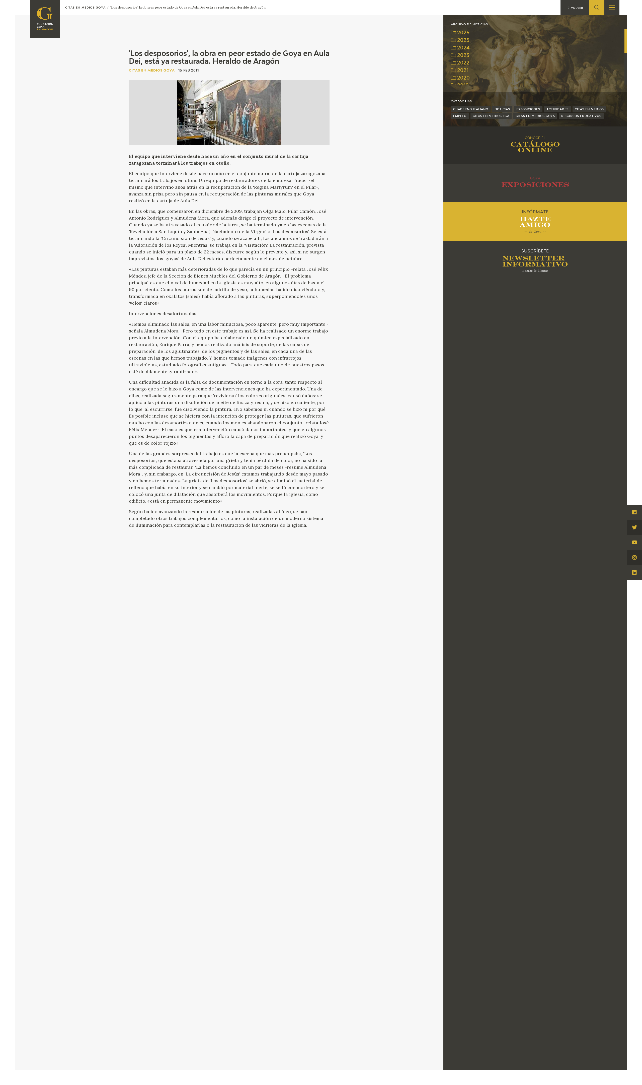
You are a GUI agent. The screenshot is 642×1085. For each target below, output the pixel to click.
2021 (462, 70)
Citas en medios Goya (535, 116)
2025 (462, 40)
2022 (462, 63)
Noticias (502, 109)
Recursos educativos (581, 116)
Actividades (557, 109)
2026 (462, 33)
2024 (463, 48)
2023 (462, 55)
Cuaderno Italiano (470, 109)
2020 (463, 78)
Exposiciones (528, 109)
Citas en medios (589, 109)
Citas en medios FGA (491, 116)
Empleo (459, 116)
